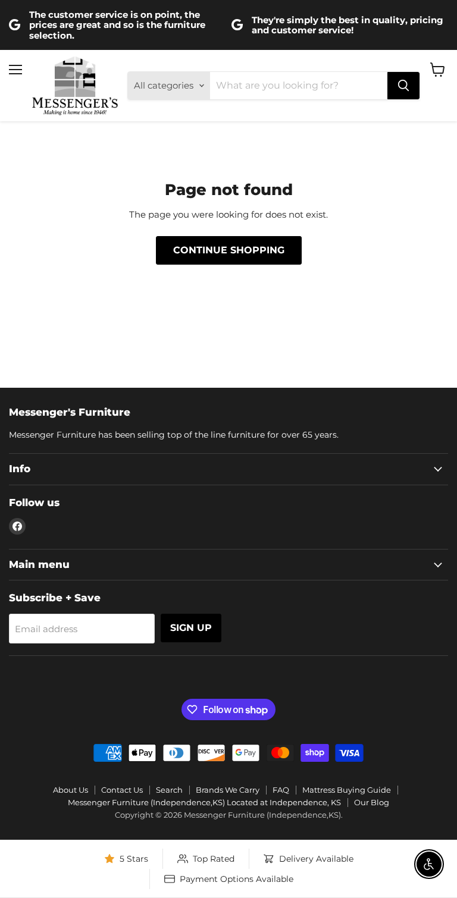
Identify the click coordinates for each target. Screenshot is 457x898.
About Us (70, 790)
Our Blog (371, 802)
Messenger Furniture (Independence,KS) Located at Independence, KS (204, 802)
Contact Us (122, 790)
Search (169, 790)
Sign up (191, 627)
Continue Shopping (228, 250)
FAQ (281, 790)
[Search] (403, 85)
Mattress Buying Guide (346, 790)
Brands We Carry (227, 790)
